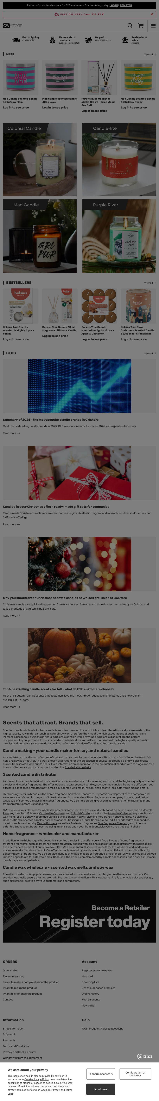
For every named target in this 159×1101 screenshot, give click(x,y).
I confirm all (101, 1089)
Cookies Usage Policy (36, 1079)
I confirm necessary (101, 1074)
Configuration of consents (135, 1074)
